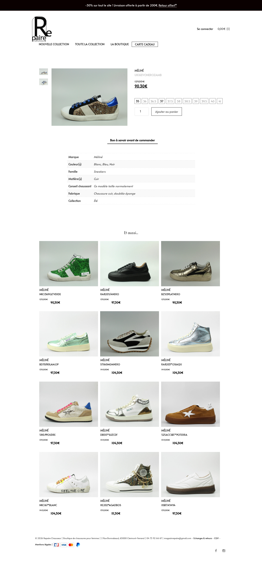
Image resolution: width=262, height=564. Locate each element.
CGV (216, 538)
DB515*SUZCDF (109, 434)
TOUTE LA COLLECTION (89, 44)
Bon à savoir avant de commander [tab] (132, 140)
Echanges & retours (203, 538)
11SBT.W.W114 (168, 505)
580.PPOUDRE (47, 434)
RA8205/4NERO (109, 294)
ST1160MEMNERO (110, 364)
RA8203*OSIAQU (171, 364)
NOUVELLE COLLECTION (54, 44)
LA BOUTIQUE (120, 44)
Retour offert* (168, 5)
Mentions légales (43, 544)
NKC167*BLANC (48, 505)
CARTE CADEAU (145, 44)
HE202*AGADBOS (110, 505)
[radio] (137, 101)
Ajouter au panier (166, 112)
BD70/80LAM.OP (48, 364)
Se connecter (205, 29)
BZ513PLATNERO (170, 294)
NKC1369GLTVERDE (50, 294)
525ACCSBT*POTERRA (174, 434)
